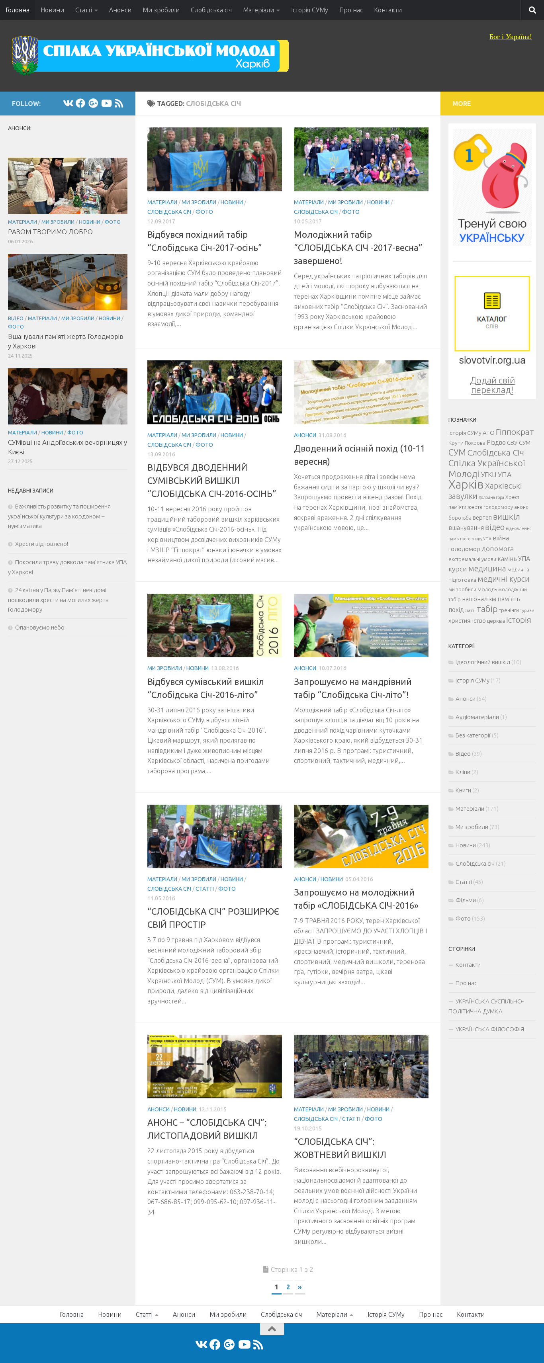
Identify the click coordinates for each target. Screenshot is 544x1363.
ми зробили (462, 589)
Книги (463, 790)
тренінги (509, 610)
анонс (521, 507)
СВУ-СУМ (518, 442)
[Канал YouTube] (106, 103)
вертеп (482, 517)
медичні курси (503, 579)
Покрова (475, 443)
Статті (83, 10)
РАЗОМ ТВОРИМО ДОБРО (50, 231)
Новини (52, 10)
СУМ (457, 452)
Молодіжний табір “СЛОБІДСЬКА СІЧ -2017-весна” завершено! (358, 247)
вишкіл (506, 516)
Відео (15, 318)
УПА (504, 474)
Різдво (496, 442)
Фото (204, 212)
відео (495, 527)
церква (496, 621)
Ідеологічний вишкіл (483, 662)
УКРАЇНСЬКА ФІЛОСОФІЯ (490, 1029)
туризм (527, 610)
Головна (17, 10)
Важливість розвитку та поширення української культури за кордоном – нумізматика (59, 516)
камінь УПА (513, 558)
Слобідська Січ (495, 452)
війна (501, 538)
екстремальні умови (472, 559)
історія (518, 619)
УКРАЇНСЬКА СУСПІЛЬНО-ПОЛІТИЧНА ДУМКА (486, 1006)
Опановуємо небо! (40, 627)
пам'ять (508, 598)
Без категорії (473, 735)
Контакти (388, 10)
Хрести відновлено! (41, 543)
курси (457, 569)
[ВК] (67, 103)
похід (456, 609)
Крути (456, 443)
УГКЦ (489, 474)
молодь (487, 589)
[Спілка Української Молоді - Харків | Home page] (150, 56)
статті (470, 610)
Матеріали (258, 10)
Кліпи (463, 772)
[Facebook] (80, 103)
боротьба (460, 517)
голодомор (464, 549)
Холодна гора (491, 497)
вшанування (466, 527)
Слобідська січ (211, 10)
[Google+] (93, 103)
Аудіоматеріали (477, 717)
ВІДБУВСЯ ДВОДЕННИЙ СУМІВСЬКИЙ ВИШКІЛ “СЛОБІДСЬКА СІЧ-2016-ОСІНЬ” (211, 480)
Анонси (120, 10)
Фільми (466, 900)
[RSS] (118, 103)
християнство (467, 620)
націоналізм (479, 598)
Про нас (351, 10)
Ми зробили (161, 10)
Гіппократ (515, 431)
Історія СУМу (309, 10)
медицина (487, 568)
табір (487, 609)
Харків (466, 484)
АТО (489, 432)
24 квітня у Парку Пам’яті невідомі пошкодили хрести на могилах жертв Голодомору (58, 600)
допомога (497, 548)
